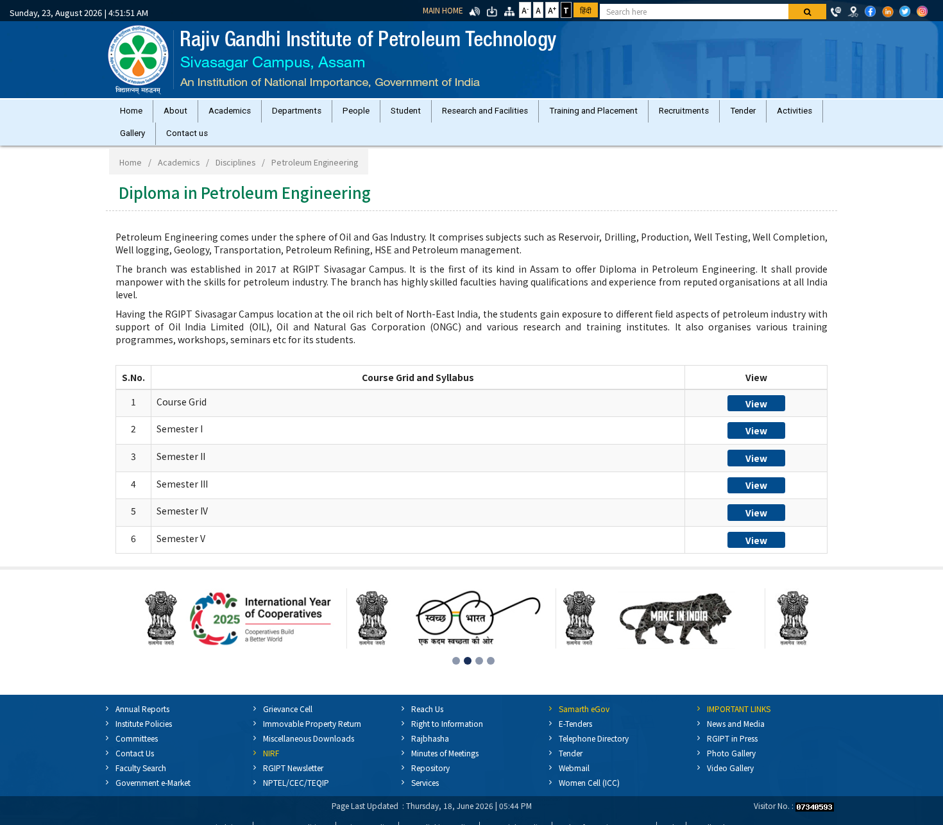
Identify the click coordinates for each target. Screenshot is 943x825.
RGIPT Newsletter (293, 780)
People (379, 114)
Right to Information (447, 736)
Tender (791, 114)
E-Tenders (575, 736)
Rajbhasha (430, 750)
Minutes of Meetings (445, 765)
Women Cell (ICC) (589, 795)
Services (425, 795)
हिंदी (585, 9)
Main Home (443, 9)
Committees (136, 750)
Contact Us (134, 765)
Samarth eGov (584, 721)
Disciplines (235, 175)
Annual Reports (142, 721)
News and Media (736, 736)
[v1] (807, 11)
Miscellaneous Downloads (308, 750)
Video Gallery (730, 780)
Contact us (256, 143)
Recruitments (727, 114)
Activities (140, 143)
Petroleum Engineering (314, 175)
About (183, 114)
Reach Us (427, 721)
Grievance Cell (287, 721)
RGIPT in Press (732, 750)
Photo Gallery (731, 765)
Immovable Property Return (312, 736)
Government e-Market (153, 795)
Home (134, 114)
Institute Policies (143, 736)
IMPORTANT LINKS (738, 721)
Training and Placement (632, 114)
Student (434, 114)
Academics (242, 114)
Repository (430, 780)
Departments (314, 114)
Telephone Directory (594, 750)
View (756, 416)
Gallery (196, 143)
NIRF (271, 765)
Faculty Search (140, 780)
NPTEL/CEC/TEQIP (296, 795)
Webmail (574, 780)
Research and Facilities (518, 114)
